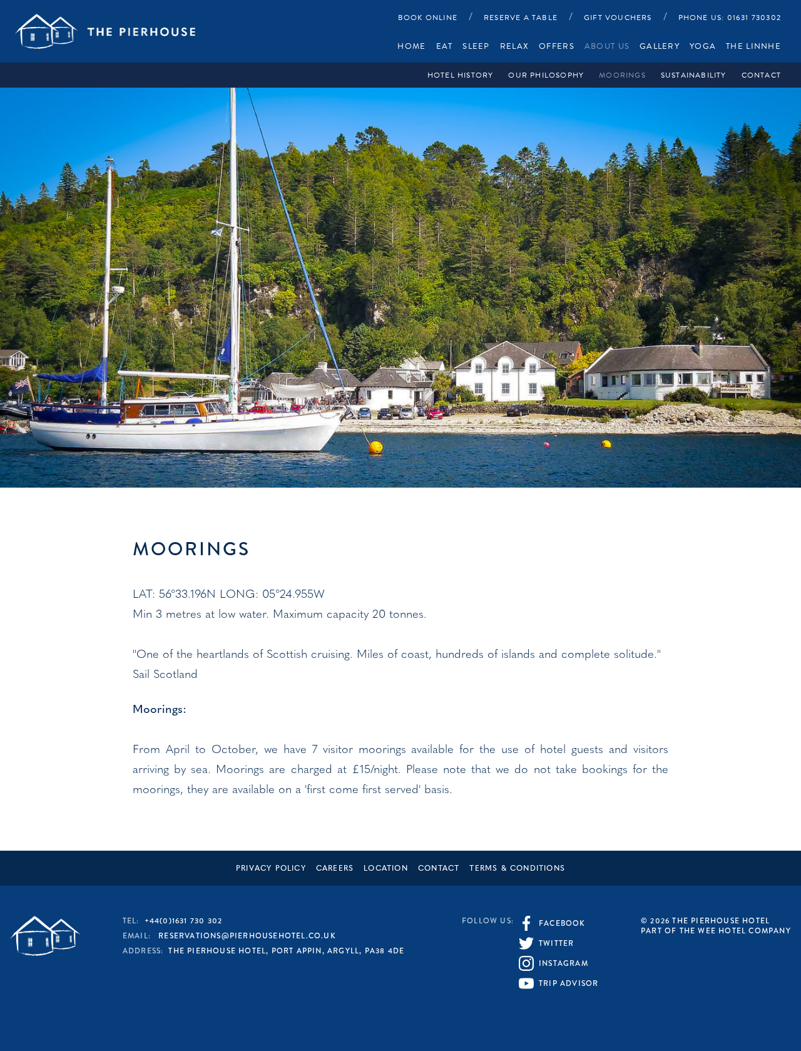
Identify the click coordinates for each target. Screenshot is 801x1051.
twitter (556, 943)
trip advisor (568, 983)
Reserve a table (521, 18)
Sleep (475, 46)
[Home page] (105, 31)
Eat (444, 46)
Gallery (660, 46)
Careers (335, 869)
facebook (562, 923)
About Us (607, 46)
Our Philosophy (546, 75)
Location (386, 869)
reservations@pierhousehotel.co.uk (247, 935)
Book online (427, 18)
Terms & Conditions (517, 869)
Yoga (703, 46)
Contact (761, 75)
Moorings (622, 75)
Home (411, 46)
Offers (556, 46)
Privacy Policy (271, 869)
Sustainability (694, 75)
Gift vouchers (618, 18)
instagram (563, 963)
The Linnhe (753, 46)
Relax (514, 46)
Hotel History (460, 75)
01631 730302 (729, 18)
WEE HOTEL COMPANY (744, 930)
